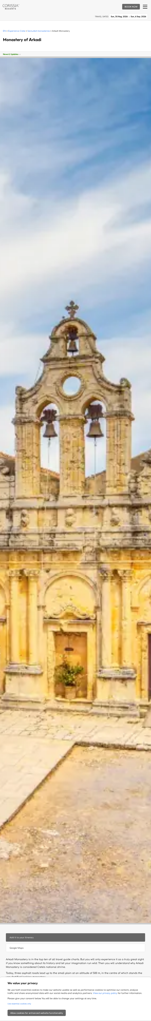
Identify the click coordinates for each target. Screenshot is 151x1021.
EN (4, 31)
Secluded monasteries (38, 31)
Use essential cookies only (19, 1004)
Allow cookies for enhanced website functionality (36, 1013)
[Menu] (145, 7)
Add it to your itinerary (22, 937)
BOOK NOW (131, 7)
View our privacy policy (105, 993)
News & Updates (11, 54)
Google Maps (17, 948)
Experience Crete (16, 31)
